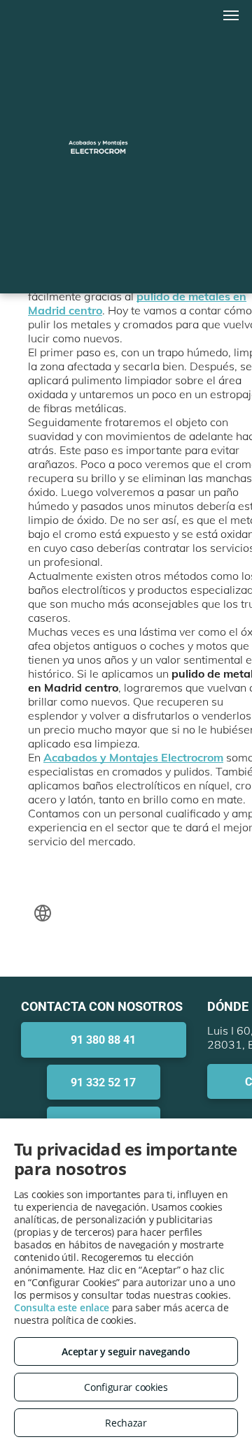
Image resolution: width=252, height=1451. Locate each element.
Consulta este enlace (61, 1307)
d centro (80, 310)
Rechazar (126, 1422)
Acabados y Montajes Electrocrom (133, 757)
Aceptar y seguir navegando (126, 1351)
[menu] (231, 15)
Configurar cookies (126, 1387)
